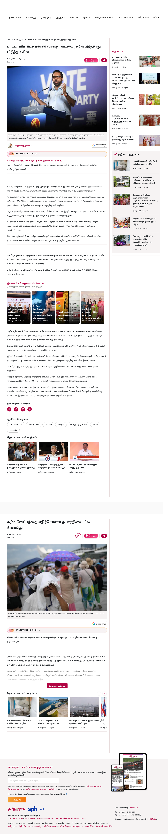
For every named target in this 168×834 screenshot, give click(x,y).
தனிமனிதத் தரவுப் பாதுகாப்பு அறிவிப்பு (40, 789)
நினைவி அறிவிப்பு (104, 826)
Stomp (83, 818)
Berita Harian (61, 818)
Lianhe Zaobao (48, 818)
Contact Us (133, 807)
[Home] (36, 809)
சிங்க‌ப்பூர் (31, 18)
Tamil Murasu (73, 818)
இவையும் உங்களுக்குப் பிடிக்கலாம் (25, 283)
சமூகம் (86, 18)
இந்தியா (60, 18)
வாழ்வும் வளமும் (104, 18)
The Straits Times (15, 818)
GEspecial (13, 430)
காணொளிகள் (125, 18)
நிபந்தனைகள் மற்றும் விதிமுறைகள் (40, 826)
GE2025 (95, 424)
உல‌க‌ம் (74, 18)
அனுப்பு (17, 799)
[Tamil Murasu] (16, 809)
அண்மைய (15, 18)
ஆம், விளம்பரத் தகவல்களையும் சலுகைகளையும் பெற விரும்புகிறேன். (39, 794)
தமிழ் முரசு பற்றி (15, 826)
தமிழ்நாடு (46, 18)
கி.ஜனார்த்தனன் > (23, 145)
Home (9, 39)
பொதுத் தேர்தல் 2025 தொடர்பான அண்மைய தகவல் (34, 161)
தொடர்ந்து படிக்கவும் (57, 686)
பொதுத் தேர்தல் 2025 (78, 424)
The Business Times (32, 818)
